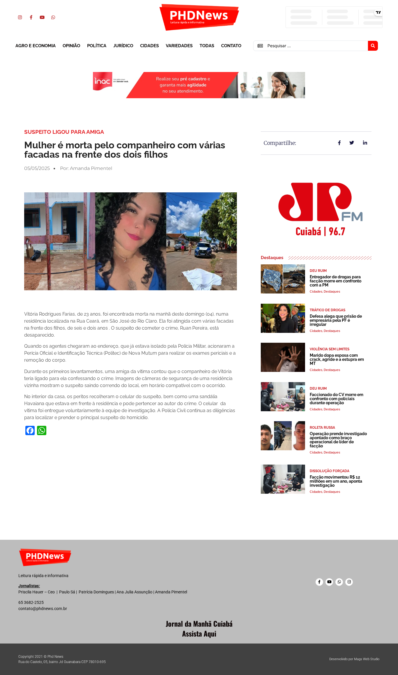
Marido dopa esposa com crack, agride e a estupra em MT (337, 359)
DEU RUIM (318, 271)
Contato (231, 45)
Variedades (179, 45)
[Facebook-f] (31, 17)
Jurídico (123, 45)
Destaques (332, 291)
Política (96, 45)
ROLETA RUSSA (322, 428)
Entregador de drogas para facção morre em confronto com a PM (335, 281)
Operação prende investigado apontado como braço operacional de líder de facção (338, 439)
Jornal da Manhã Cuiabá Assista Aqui (199, 628)
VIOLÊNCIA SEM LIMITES (329, 349)
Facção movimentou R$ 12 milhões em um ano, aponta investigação (336, 481)
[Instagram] (19, 17)
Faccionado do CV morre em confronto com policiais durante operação (336, 398)
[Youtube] (42, 17)
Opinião (71, 45)
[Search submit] (373, 46)
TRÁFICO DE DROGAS (327, 310)
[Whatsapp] (53, 17)
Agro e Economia (35, 45)
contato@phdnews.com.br (42, 608)
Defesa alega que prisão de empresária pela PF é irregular (336, 320)
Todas (207, 45)
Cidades (149, 45)
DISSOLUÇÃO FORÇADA (329, 471)
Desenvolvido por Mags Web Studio (354, 659)
